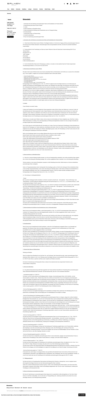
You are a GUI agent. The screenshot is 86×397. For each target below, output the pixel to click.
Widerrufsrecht (17, 387)
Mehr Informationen (36, 395)
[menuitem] (64, 3)
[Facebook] (64, 3)
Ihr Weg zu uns (10, 36)
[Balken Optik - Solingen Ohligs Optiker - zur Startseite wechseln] (13, 4)
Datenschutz (25, 387)
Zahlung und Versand (10, 387)
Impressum (30, 387)
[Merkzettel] (67, 3)
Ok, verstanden (82, 394)
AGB (21, 387)
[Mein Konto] (70, 3)
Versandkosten (21, 390)
